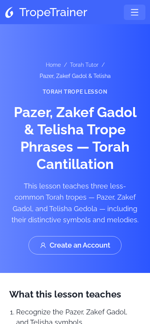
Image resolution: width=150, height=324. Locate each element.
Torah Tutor (84, 65)
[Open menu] (134, 12)
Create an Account (80, 245)
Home (53, 65)
